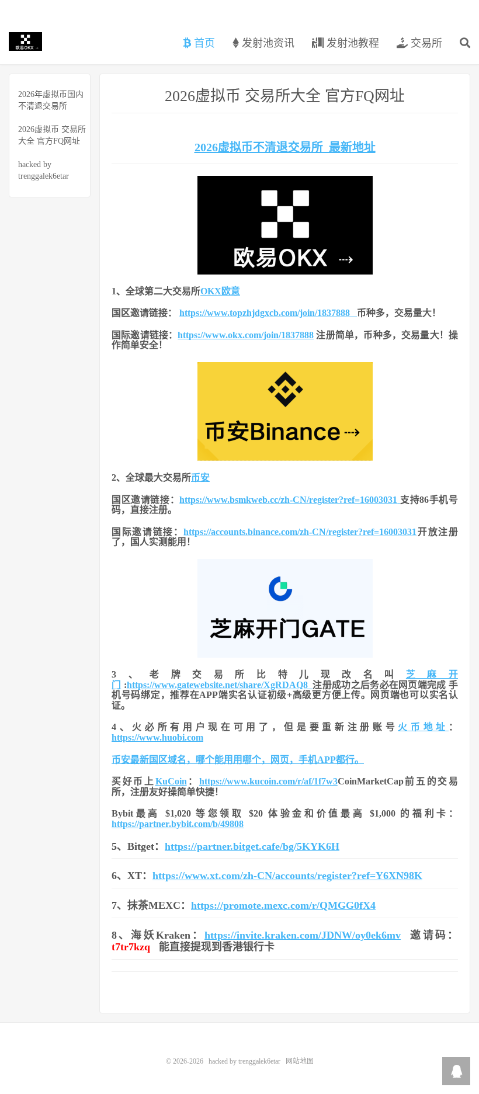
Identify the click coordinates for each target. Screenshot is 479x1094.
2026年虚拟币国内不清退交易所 (51, 100)
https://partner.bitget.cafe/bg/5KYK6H (252, 846)
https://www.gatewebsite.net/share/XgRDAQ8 (220, 685)
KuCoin (171, 781)
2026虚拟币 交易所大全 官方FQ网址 (52, 135)
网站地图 (300, 1061)
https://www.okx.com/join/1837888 (246, 335)
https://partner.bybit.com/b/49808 (178, 824)
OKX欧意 (220, 291)
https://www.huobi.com (157, 737)
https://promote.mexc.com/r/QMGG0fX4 (283, 905)
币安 (200, 477)
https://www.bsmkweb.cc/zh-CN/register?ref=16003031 (288, 500)
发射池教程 (351, 43)
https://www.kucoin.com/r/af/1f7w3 (268, 781)
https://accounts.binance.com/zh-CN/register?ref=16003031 (299, 532)
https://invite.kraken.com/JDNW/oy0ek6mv (302, 935)
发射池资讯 (266, 43)
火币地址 (423, 727)
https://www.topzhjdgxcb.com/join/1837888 (268, 313)
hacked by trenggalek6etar (25, 41)
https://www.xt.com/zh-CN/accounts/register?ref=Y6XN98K (287, 875)
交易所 (425, 43)
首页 (203, 43)
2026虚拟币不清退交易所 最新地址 (285, 147)
